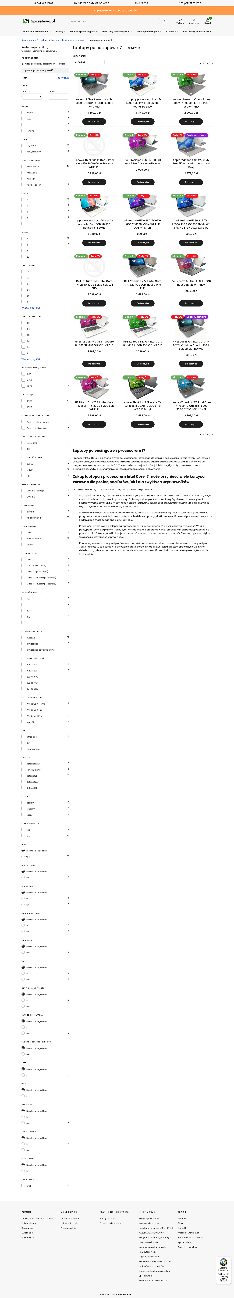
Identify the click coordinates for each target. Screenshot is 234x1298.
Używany (31, 145)
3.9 (28, 347)
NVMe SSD (32, 443)
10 (27, 217)
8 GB (29, 374)
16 (27, 250)
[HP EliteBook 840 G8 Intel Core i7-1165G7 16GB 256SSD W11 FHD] (143, 327)
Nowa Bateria (34, 769)
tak (28, 830)
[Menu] (229, 1258)
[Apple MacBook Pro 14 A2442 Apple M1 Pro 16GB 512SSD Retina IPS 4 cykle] (94, 206)
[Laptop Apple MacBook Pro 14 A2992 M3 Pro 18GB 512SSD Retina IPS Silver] (143, 85)
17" (28, 623)
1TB (28, 476)
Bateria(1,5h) (33, 763)
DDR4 (29, 401)
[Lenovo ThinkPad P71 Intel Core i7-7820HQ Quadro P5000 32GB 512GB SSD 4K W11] (191, 387)
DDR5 (29, 407)
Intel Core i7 (33, 166)
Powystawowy (34, 151)
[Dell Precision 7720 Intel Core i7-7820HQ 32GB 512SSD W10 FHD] (143, 266)
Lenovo (30, 131)
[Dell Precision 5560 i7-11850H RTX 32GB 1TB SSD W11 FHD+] (143, 145)
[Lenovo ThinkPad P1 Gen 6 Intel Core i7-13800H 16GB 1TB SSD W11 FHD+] (94, 145)
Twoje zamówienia (70, 1218)
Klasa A (30, 532)
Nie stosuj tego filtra (36, 850)
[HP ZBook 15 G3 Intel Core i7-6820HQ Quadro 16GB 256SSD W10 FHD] (94, 85)
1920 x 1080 (32, 664)
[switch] (223, 1280)
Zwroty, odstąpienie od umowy (37, 1218)
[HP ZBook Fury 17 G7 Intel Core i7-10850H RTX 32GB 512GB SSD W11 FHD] (94, 387)
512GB (30, 470)
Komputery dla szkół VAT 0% (153, 1280)
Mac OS (31, 722)
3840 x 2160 (32, 689)
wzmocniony (33, 749)
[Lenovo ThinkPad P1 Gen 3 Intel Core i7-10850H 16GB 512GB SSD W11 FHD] (191, 85)
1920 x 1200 (32, 670)
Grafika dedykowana (37, 428)
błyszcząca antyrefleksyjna (41, 650)
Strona (201, 63)
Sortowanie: (79, 56)
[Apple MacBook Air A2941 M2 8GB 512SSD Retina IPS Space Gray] (191, 145)
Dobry (30, 544)
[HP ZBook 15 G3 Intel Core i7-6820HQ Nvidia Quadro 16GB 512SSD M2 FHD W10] (191, 327)
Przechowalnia (68, 1227)
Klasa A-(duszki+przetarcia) (41, 577)
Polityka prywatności (149, 1218)
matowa (31, 637)
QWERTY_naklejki (35, 490)
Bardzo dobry (34, 538)
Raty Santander (29, 1223)
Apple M (31, 178)
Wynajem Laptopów (149, 1223)
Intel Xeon (32, 172)
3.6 (28, 341)
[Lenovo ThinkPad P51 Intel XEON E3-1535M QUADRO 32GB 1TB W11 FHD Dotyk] (143, 387)
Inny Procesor (34, 185)
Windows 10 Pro (35, 710)
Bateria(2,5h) (33, 782)
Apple (30, 112)
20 (28, 257)
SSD (29, 449)
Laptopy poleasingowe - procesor (67, 40)
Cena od (26, 91)
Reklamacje (27, 1237)
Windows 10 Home (36, 704)
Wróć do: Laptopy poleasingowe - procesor (46, 63)
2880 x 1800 (32, 676)
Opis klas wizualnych (188, 1232)
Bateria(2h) (33, 776)
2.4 (28, 289)
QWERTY (31, 496)
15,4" (29, 610)
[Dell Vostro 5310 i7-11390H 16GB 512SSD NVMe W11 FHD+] (191, 266)
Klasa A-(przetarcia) (37, 571)
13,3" (29, 598)
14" (28, 604)
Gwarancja (27, 1232)
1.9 (28, 277)
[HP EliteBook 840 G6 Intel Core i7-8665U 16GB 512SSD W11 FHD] (94, 327)
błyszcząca (32, 643)
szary (29, 815)
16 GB (29, 380)
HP (28, 124)
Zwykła (30, 511)
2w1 (28, 743)
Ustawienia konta (69, 1223)
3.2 (28, 323)
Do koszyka (94, 121)
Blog (180, 1223)
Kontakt (182, 1227)
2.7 (28, 302)
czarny (30, 802)
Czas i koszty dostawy (111, 1223)
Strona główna (28, 40)
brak (29, 1186)
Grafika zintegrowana (38, 422)
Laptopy (44, 40)
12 (27, 244)
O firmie (182, 1218)
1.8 (28, 271)
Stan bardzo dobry (36, 565)
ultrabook (32, 737)
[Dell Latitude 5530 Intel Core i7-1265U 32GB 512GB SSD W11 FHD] (94, 266)
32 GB (29, 386)
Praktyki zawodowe (188, 1247)
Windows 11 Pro (34, 716)
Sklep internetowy (116, 1294)
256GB (30, 463)
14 (28, 224)
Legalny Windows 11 (149, 1256)
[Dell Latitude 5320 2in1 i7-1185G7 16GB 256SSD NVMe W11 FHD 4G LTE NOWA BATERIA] (191, 206)
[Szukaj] (164, 21)
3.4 (28, 329)
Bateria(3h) (33, 788)
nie (28, 836)
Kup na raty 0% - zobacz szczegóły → (117, 10)
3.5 (28, 335)
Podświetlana (34, 517)
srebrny (31, 809)
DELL (29, 118)
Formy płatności (108, 1218)
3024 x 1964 (32, 682)
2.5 (28, 296)
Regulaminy (27, 1227)
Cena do (52, 91)
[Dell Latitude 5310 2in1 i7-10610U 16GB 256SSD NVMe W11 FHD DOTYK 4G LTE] (143, 206)
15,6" (29, 617)
